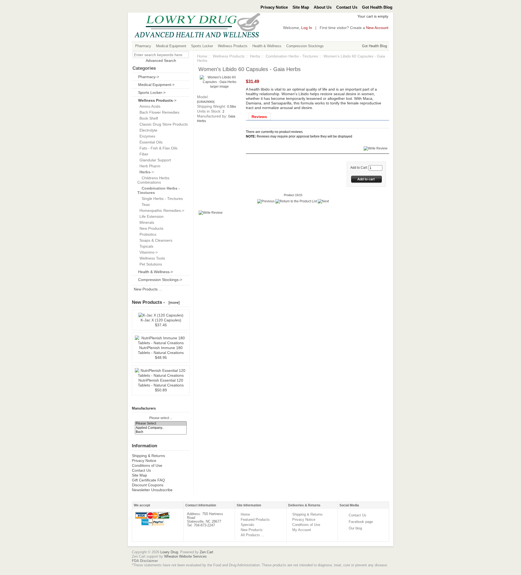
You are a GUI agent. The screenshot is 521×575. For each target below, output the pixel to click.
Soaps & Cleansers (154, 240)
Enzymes (146, 136)
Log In (306, 28)
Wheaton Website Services (185, 556)
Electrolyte (147, 130)
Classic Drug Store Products (162, 124)
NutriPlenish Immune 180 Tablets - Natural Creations (161, 350)
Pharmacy (143, 46)
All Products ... (252, 535)
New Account (377, 28)
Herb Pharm (148, 166)
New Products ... (148, 289)
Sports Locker (202, 46)
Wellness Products (232, 46)
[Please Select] (161, 423)
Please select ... (160, 418)
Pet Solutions (149, 264)
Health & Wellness (266, 46)
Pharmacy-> (148, 77)
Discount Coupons (147, 485)
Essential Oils (150, 142)
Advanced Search (161, 60)
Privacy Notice (274, 7)
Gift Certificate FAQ (148, 480)
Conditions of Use (147, 465)
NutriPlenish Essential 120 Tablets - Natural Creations (161, 382)
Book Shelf (147, 118)
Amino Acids (148, 106)
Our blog (355, 528)
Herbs (255, 56)
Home (202, 56)
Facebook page (361, 522)
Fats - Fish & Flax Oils (157, 148)
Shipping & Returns (148, 455)
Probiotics (146, 234)
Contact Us (346, 7)
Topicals (145, 246)
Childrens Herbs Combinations (153, 180)
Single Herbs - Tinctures (160, 198)
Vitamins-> (147, 252)
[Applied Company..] (161, 428)
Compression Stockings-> (160, 279)
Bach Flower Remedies (158, 112)
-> (157, 100)
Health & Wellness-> (155, 272)
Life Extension (150, 216)
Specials (247, 525)
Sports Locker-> (152, 92)
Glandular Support (154, 160)
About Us (323, 7)
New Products (150, 228)
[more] (173, 302)
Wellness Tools (151, 258)
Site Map (301, 7)
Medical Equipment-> (156, 84)
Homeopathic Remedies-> (160, 210)
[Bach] (161, 432)
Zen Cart (206, 552)
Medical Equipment (171, 46)
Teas (143, 204)
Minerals (145, 222)
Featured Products (255, 520)
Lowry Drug (169, 552)
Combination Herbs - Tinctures (292, 56)
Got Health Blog (377, 7)
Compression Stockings (305, 46)
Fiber (142, 154)
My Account (301, 530)
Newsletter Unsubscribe (152, 490)
